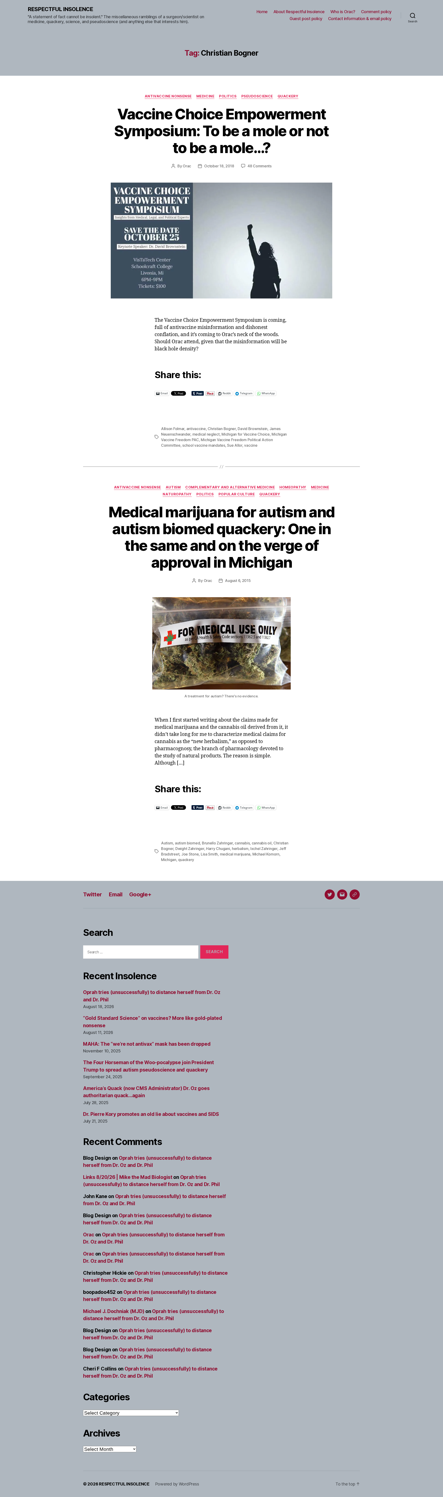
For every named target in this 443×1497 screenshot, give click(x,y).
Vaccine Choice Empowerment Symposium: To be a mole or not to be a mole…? (221, 131)
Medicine (205, 96)
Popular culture (237, 494)
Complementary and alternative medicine (230, 487)
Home (262, 11)
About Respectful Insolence (299, 11)
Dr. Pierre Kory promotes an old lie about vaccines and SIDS (151, 1114)
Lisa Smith (209, 854)
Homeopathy (292, 487)
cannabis (242, 843)
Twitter (92, 894)
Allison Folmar (172, 428)
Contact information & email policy (360, 18)
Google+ (140, 894)
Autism (173, 487)
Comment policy (376, 11)
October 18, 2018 (219, 166)
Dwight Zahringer (189, 848)
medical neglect (206, 434)
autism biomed (187, 843)
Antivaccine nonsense (168, 96)
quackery (186, 859)
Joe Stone (190, 854)
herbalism (240, 848)
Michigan (168, 859)
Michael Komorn (265, 854)
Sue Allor (234, 445)
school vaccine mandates (203, 445)
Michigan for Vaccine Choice (246, 434)
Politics (227, 96)
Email (115, 894)
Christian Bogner (222, 428)
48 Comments (260, 166)
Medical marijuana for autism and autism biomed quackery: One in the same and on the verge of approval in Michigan (221, 537)
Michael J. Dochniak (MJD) (113, 1311)
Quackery (288, 96)
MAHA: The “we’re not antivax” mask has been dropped (146, 1044)
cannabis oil (262, 843)
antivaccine (196, 428)
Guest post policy (306, 18)
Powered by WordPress (177, 1484)
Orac (187, 166)
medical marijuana (235, 854)
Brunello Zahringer (217, 843)
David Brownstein (252, 428)
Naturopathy (177, 494)
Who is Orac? (342, 11)
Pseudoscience (257, 96)
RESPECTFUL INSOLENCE (60, 9)
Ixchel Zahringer (263, 848)
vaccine (250, 445)
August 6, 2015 (238, 580)
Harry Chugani (218, 848)
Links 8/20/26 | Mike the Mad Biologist (127, 1177)
